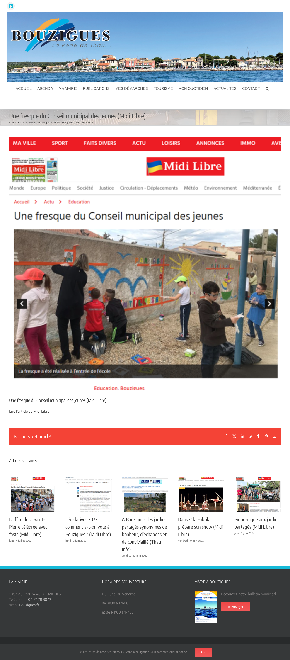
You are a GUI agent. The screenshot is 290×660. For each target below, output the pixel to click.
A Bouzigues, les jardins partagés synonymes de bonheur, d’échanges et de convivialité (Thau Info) (144, 534)
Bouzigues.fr (29, 605)
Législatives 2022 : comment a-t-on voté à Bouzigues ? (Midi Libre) (88, 526)
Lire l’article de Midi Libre (29, 411)
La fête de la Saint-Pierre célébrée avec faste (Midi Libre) (28, 526)
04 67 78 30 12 (39, 599)
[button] (267, 88)
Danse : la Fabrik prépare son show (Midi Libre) (200, 526)
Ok (203, 652)
